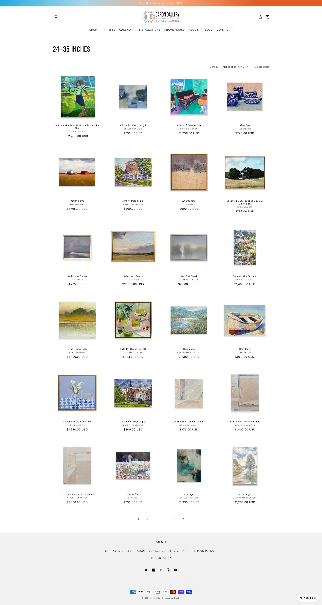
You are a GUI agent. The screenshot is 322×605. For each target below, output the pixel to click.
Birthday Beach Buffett (133, 349)
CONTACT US (157, 550)
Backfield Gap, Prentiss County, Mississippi (245, 202)
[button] (56, 17)
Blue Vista (189, 349)
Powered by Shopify (171, 598)
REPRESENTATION (180, 550)
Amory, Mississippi (133, 200)
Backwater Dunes (77, 276)
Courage (189, 494)
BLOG (130, 550)
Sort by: (214, 66)
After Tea (244, 125)
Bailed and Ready (133, 276)
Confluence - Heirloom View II (77, 494)
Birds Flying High (77, 349)
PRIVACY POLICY (204, 550)
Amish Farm (77, 200)
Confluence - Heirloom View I (245, 421)
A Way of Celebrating (189, 125)
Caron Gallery (155, 598)
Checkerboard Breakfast (77, 421)
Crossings (244, 494)
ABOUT (141, 550)
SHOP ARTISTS (114, 550)
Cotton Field (133, 494)
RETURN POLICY (161, 557)
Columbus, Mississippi (133, 421)
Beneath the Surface (244, 276)
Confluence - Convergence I (189, 421)
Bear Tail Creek (189, 276)
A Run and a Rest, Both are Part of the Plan (77, 126)
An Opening (189, 200)
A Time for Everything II (133, 125)
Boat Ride (244, 349)
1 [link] (138, 519)
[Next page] (183, 519)
